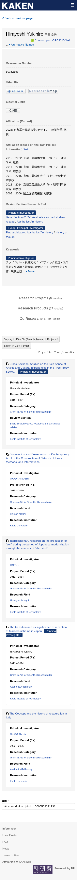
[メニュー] (72, 5)
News (5, 848)
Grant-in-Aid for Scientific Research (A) (31, 502)
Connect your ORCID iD (50, 40)
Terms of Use (10, 855)
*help (68, 40)
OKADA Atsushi (18, 734)
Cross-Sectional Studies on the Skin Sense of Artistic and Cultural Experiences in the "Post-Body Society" (37, 367)
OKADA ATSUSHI (19, 478)
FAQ (5, 841)
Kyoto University (18, 525)
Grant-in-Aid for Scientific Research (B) (31, 411)
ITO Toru (14, 565)
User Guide (9, 835)
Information (9, 828)
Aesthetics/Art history (30, 221)
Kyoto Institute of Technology (25, 439)
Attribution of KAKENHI (16, 861)
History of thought (19, 600)
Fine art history (15, 232)
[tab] (40, 298)
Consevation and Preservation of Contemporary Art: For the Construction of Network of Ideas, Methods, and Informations (37, 458)
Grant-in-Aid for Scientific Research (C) (31, 675)
